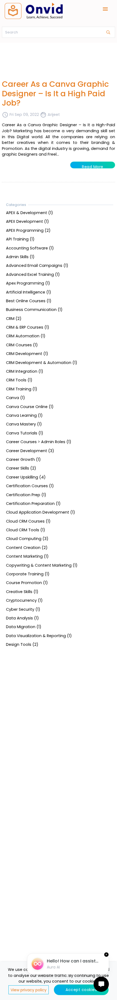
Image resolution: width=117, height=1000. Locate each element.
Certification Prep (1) (26, 494)
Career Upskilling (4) (26, 477)
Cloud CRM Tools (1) (25, 530)
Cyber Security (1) (23, 609)
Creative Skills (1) (22, 591)
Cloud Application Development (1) (40, 512)
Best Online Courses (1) (28, 301)
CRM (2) (13, 318)
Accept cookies (81, 989)
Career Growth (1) (23, 459)
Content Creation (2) (27, 547)
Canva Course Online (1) (30, 406)
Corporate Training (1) (28, 574)
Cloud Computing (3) (27, 538)
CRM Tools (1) (19, 380)
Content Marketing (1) (27, 556)
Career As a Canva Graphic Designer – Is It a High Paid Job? (55, 93)
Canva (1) (15, 397)
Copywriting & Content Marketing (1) (42, 565)
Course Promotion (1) (27, 582)
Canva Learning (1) (24, 415)
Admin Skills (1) (20, 257)
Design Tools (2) (22, 644)
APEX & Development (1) (29, 212)
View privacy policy (29, 990)
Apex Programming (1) (28, 283)
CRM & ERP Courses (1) (27, 327)
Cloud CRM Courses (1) (28, 521)
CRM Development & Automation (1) (41, 362)
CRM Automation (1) (25, 336)
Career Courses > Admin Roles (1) (38, 442)
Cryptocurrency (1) (24, 600)
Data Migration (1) (23, 626)
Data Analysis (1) (22, 618)
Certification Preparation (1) (33, 503)
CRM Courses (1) (22, 344)
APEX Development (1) (27, 221)
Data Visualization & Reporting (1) (39, 635)
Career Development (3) (30, 450)
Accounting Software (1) (30, 248)
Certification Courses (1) (30, 486)
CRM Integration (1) (24, 371)
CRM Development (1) (27, 353)
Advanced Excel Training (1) (33, 274)
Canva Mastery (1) (24, 424)
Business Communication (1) (34, 309)
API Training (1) (20, 239)
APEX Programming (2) (28, 230)
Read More (92, 166)
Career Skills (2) (21, 468)
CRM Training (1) (21, 388)
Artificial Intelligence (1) (28, 292)
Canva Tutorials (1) (24, 433)
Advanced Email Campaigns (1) (37, 265)
